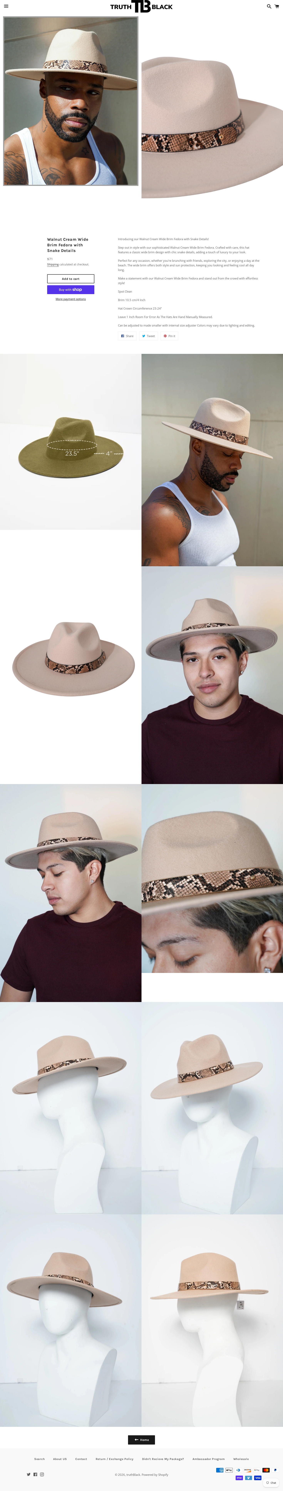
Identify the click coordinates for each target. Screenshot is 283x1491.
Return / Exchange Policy (115, 1459)
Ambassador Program (209, 1459)
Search (39, 1459)
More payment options (71, 299)
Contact (81, 1459)
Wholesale (241, 1459)
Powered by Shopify (155, 1475)
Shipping (53, 264)
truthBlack (133, 1475)
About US (60, 1459)
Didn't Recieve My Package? (163, 1459)
